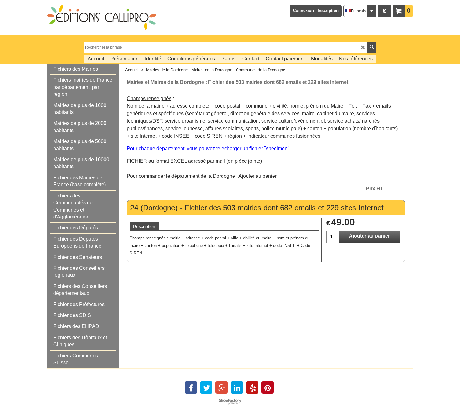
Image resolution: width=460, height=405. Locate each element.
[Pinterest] (267, 387)
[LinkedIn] (237, 387)
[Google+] (221, 387)
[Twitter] (206, 387)
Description (144, 226)
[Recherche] (371, 47)
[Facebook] (191, 387)
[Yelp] (252, 387)
